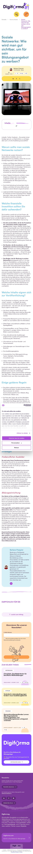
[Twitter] (11, 583)
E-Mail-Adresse (8, 632)
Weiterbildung (8, 670)
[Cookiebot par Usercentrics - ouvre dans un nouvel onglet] (23, 405)
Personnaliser (15, 443)
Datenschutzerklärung (6, 793)
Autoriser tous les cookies (16, 438)
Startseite (4, 19)
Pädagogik (8, 711)
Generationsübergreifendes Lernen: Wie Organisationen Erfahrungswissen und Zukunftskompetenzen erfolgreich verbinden (16, 717)
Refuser (16, 447)
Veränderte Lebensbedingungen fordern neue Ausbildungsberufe (15, 694)
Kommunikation (14, 19)
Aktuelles (7, 690)
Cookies (20, 851)
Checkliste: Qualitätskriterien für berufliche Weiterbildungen (15, 674)
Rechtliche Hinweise (15, 851)
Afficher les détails (22, 433)
